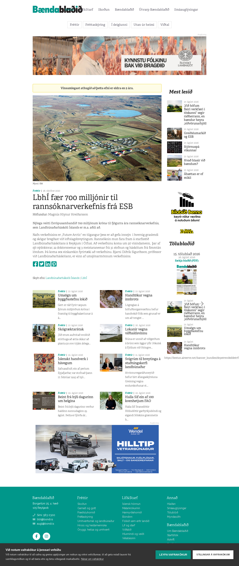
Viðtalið (126, 529)
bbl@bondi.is (44, 519)
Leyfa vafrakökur (173, 554)
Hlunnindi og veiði (133, 533)
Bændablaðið (124, 9)
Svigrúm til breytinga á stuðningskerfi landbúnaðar (143, 363)
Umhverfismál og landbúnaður (95, 521)
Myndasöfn (174, 516)
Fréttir (69, 9)
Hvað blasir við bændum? (194, 162)
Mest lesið (180, 91)
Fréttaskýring (95, 25)
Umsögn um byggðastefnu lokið (72, 297)
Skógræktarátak (71, 329)
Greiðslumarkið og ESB (195, 135)
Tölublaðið (181, 243)
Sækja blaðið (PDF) (186, 260)
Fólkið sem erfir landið (135, 521)
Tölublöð (172, 512)
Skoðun (104, 9)
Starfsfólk (172, 535)
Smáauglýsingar (186, 9)
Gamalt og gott (86, 508)
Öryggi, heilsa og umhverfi (93, 529)
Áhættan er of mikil (193, 175)
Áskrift (170, 539)
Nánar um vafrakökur (92, 559)
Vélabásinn (128, 538)
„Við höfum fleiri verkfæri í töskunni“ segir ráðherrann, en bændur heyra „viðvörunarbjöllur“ (197, 115)
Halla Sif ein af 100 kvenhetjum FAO (139, 399)
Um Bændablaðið (177, 530)
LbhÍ (84, 278)
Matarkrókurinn (131, 508)
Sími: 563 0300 (45, 515)
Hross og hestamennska (92, 525)
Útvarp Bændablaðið (154, 9)
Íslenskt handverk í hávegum (73, 361)
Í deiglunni (119, 25)
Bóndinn (127, 516)
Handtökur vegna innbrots (138, 297)
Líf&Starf (86, 9)
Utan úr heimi (144, 25)
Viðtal (164, 25)
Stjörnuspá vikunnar (191, 148)
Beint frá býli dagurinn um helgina (75, 399)
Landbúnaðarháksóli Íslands (62, 278)
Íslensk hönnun (131, 503)
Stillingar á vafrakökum (213, 554)
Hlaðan (171, 503)
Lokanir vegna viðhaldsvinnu (136, 331)
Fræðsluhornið (86, 512)
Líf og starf (128, 525)
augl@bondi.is (45, 523)
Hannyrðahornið (132, 512)
